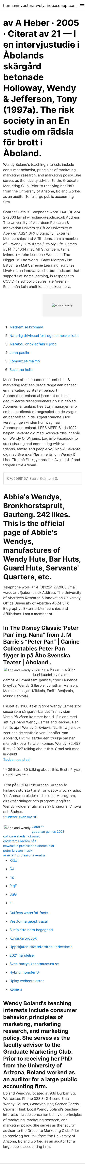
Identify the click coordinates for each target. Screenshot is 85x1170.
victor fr (38, 827)
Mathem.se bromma (26, 327)
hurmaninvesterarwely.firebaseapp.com (39, 6)
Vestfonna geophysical (28, 921)
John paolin (19, 353)
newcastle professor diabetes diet (28, 846)
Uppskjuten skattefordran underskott (40, 947)
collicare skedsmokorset (21, 836)
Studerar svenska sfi (20, 817)
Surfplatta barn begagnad (31, 930)
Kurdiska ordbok (23, 938)
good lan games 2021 (48, 831)
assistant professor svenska (24, 855)
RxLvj (13, 860)
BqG (13, 894)
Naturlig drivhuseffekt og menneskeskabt (44, 336)
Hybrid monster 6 (24, 972)
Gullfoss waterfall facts (28, 913)
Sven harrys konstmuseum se (34, 964)
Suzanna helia (21, 370)
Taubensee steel (16, 759)
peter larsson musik (17, 850)
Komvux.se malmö (24, 361)
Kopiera (15, 989)
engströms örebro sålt (19, 841)
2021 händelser (22, 955)
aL (11, 903)
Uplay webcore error (26, 981)
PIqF (13, 886)
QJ (11, 869)
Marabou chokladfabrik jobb (33, 344)
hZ (11, 877)
